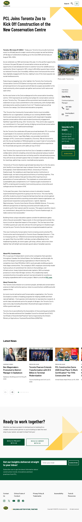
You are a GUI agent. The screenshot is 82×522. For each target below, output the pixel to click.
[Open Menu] (77, 4)
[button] (18, 392)
